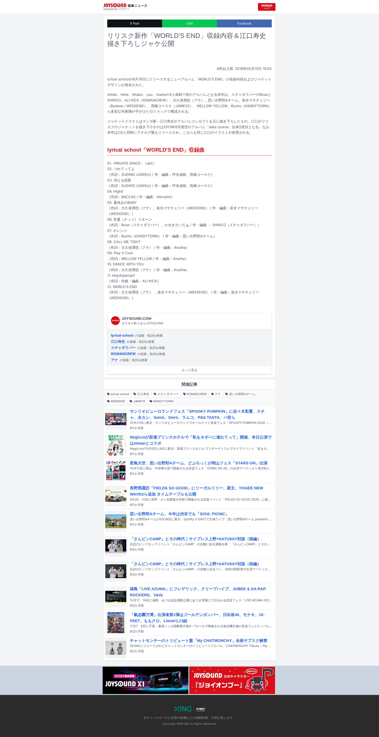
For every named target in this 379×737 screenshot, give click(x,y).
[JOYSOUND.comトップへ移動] (266, 7)
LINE (189, 23)
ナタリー (124, 9)
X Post (134, 23)
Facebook (244, 23)
